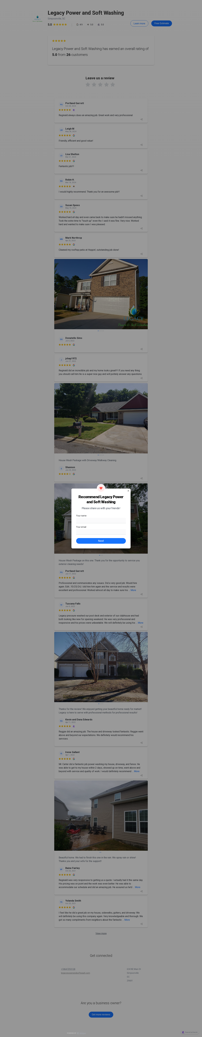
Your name (81, 515)
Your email (81, 527)
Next (101, 540)
